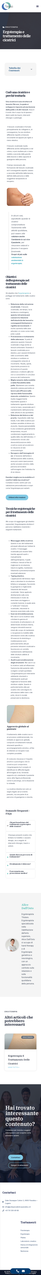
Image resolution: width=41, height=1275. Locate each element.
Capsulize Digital (29, 1273)
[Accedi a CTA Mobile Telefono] (17, 1271)
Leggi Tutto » (13, 1067)
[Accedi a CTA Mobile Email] (23, 1271)
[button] (37, 6)
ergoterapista (24, 293)
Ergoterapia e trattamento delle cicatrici (19, 1059)
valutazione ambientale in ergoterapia (17, 260)
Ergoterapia (11, 1012)
